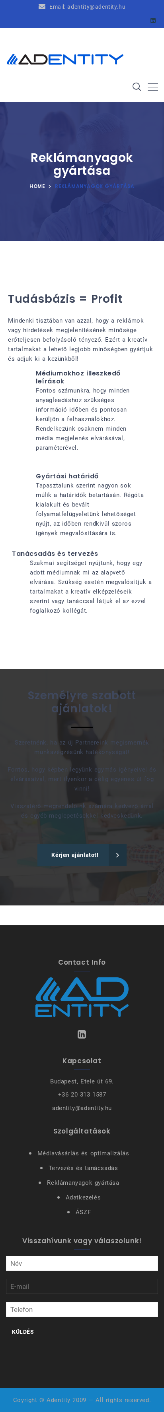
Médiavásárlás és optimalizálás (83, 1153)
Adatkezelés (83, 1197)
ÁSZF (83, 1212)
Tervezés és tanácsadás (83, 1168)
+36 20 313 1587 (82, 1094)
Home (37, 186)
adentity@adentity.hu (82, 1108)
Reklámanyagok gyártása (83, 1182)
